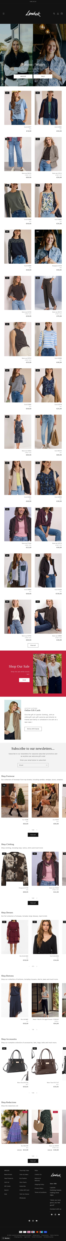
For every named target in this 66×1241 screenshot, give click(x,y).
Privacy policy (45, 1235)
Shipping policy (18, 1237)
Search (6, 1190)
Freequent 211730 (23, 888)
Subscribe (23, 1186)
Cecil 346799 (58, 497)
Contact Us (38, 1174)
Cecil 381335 (58, 450)
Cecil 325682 (27, 404)
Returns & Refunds (38, 1179)
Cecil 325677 (27, 127)
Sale (5, 1194)
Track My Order (24, 1170)
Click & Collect (24, 1174)
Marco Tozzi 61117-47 (53, 1082)
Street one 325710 (57, 543)
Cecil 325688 (27, 219)
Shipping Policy (39, 1184)
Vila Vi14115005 (24, 956)
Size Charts (23, 1182)
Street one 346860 (57, 636)
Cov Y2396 (25, 819)
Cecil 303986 (27, 265)
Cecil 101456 (58, 589)
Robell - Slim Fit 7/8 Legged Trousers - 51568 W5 (46, 1019)
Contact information (37, 1237)
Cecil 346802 (58, 219)
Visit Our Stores (24, 1194)
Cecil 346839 (27, 589)
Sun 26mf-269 (24, 1145)
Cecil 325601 (27, 497)
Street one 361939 (54, 1145)
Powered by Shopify (26, 1235)
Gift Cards (7, 1186)
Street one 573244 (26, 543)
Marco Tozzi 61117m (22, 1082)
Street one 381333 (26, 173)
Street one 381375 (57, 312)
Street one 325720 (26, 312)
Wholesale (23, 1198)
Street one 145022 (26, 450)
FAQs (36, 1170)
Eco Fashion (23, 1178)
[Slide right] (37, 830)
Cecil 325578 (58, 404)
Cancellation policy (48, 1237)
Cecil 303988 (58, 358)
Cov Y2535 (56, 819)
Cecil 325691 (58, 127)
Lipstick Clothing (16, 1235)
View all (33, 645)
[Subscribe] (46, 765)
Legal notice (27, 1237)
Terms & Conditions (40, 1192)
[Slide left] (29, 830)
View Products (8, 1178)
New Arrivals (8, 1174)
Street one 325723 (26, 358)
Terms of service (54, 1235)
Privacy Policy (39, 1188)
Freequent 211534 (57, 265)
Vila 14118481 (24, 1019)
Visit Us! (6, 1182)
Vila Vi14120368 (54, 956)
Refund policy (36, 1235)
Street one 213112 (57, 173)
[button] (4, 14)
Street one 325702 (26, 636)
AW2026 (23, 76)
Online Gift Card (24, 1190)
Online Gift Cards (33, 729)
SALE (43, 76)
